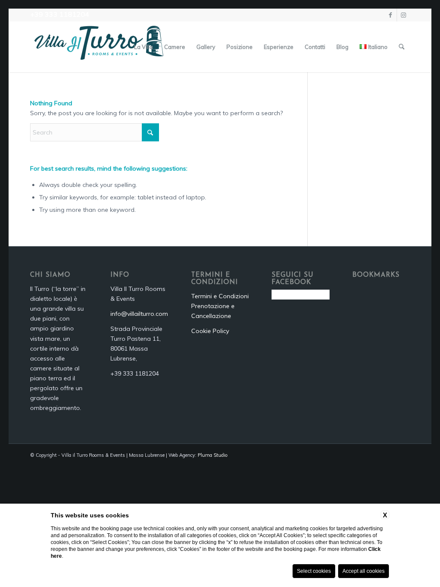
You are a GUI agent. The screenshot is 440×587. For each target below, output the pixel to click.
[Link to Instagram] (403, 15)
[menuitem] (143, 46)
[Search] (401, 46)
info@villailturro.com (139, 314)
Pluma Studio (212, 455)
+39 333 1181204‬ (59, 14)
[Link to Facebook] (390, 15)
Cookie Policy (210, 331)
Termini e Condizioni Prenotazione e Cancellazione (220, 306)
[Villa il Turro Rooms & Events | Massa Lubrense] (98, 47)
